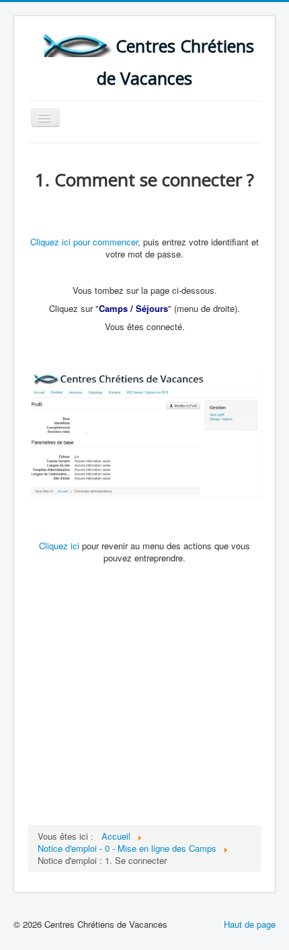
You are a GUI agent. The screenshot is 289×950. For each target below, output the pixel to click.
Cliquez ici (59, 545)
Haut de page (250, 924)
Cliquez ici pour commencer (84, 241)
